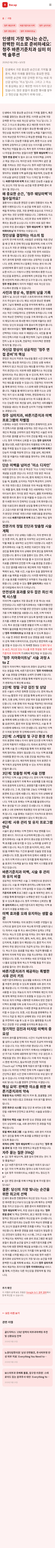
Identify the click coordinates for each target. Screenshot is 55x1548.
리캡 (9, 18)
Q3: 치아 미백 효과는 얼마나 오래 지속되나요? (28, 1168)
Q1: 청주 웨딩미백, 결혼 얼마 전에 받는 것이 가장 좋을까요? (26, 1158)
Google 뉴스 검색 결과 (36, 1292)
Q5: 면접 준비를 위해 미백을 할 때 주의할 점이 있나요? (26, 1183)
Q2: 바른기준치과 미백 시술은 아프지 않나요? (27, 1164)
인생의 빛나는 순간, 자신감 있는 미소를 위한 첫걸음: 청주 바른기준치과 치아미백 (27, 649)
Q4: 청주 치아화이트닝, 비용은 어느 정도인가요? (25, 1174)
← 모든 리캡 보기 (11, 1313)
